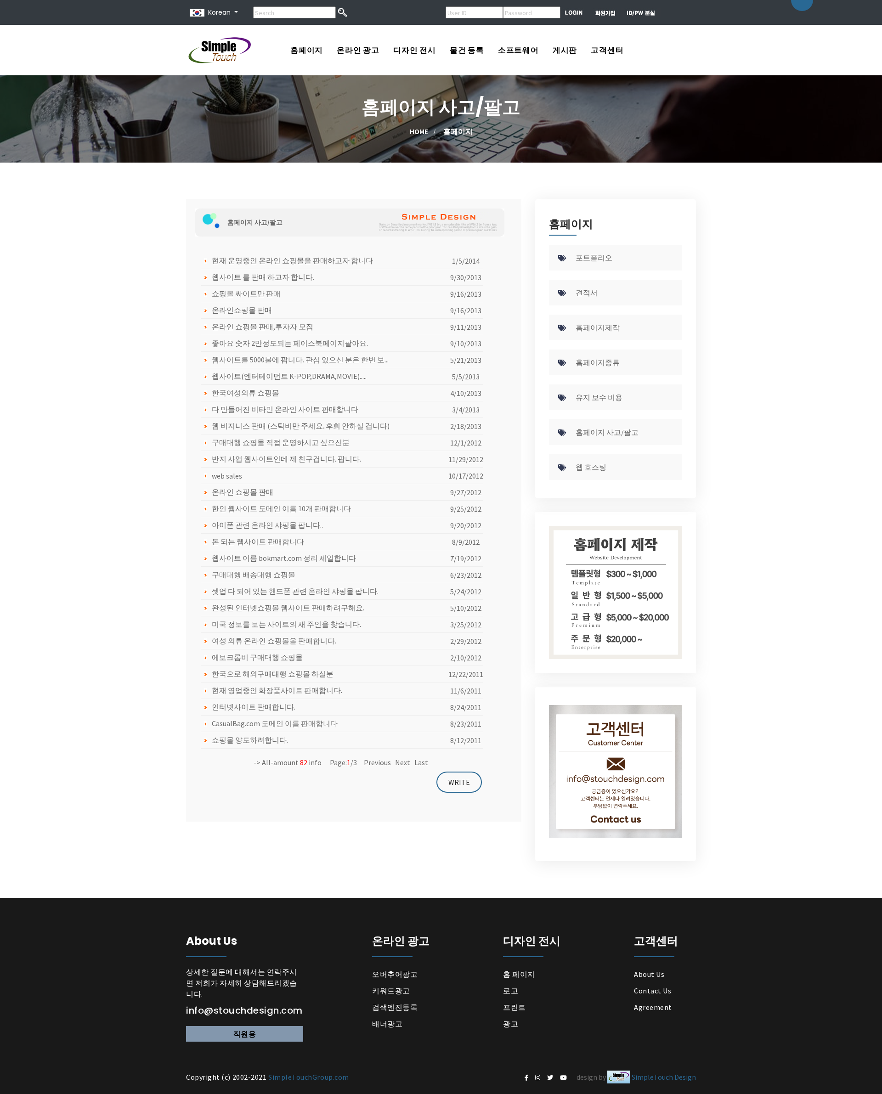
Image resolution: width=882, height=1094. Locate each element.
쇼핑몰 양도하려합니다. (250, 739)
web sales (227, 475)
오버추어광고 (395, 974)
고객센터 (607, 50)
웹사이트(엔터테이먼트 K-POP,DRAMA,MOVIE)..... (289, 376)
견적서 (587, 292)
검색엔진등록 (395, 1007)
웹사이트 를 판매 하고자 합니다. (263, 277)
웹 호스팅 (591, 467)
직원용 (244, 1033)
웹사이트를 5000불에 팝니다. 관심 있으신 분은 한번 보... (300, 359)
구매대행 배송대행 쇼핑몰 (253, 574)
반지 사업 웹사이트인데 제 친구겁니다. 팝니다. (286, 458)
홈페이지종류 (598, 362)
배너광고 (387, 1023)
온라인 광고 (358, 50)
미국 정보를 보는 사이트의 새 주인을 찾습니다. (286, 624)
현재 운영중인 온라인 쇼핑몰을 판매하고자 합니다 (292, 260)
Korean (217, 12)
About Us (649, 974)
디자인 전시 (414, 50)
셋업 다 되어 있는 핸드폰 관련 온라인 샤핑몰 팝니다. (295, 591)
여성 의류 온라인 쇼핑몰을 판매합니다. (274, 640)
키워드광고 (391, 990)
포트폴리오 (594, 257)
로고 (510, 990)
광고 (510, 1023)
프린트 (514, 1007)
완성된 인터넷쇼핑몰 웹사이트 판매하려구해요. (288, 607)
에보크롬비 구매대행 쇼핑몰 (257, 657)
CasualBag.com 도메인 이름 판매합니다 (275, 723)
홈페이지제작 (598, 327)
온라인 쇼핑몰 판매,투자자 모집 (262, 326)
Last (421, 762)
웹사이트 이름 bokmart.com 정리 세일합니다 (284, 558)
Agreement (653, 1007)
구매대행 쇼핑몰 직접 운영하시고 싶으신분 (281, 442)
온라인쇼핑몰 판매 (242, 310)
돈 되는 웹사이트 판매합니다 (258, 541)
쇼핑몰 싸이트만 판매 (246, 293)
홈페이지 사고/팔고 (607, 432)
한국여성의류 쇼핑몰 (245, 392)
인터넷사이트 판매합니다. (253, 706)
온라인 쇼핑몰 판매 (242, 491)
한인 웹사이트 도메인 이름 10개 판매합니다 (281, 508)
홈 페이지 (519, 974)
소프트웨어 (518, 50)
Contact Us (652, 990)
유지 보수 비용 (599, 397)
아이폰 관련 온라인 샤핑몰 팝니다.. (267, 525)
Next (402, 762)
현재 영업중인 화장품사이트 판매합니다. (277, 690)
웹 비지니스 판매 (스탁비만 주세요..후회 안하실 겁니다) (301, 425)
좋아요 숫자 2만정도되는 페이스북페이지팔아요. (290, 343)
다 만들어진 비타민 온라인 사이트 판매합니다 (285, 409)
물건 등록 (467, 50)
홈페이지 (306, 50)
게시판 (565, 50)
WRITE (459, 782)
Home (419, 131)
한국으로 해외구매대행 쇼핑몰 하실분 (273, 673)
